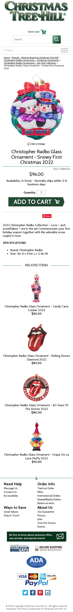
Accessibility (11, 495)
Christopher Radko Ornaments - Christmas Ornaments (31, 60)
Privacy (41, 515)
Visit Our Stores (46, 523)
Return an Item (45, 503)
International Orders (48, 495)
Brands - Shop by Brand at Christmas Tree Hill (35, 57)
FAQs (40, 492)
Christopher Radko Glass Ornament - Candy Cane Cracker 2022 (37, 308)
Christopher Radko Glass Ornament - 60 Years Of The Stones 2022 (36, 406)
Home (7, 57)
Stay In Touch (11, 515)
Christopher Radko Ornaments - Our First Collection (30, 63)
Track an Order (45, 488)
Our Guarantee (45, 511)
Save (48, 216)
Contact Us (10, 492)
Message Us (11, 488)
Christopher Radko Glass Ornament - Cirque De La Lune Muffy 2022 (36, 456)
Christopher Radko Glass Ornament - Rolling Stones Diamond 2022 (36, 357)
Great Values (11, 511)
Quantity (30, 192)
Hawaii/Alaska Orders (49, 499)
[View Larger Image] (36, 107)
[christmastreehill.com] (36, 10)
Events (41, 526)
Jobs (39, 519)
